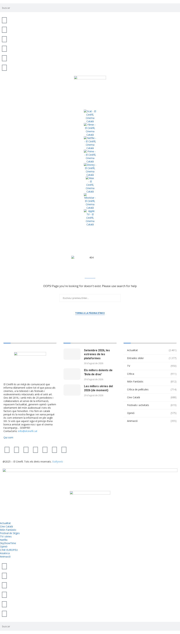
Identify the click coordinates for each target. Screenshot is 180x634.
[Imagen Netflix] (90, 143)
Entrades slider (151, 358)
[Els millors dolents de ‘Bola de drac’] (71, 374)
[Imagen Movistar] (90, 201)
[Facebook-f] (45, 449)
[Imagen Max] (90, 184)
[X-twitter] (7, 449)
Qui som (8, 437)
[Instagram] (26, 449)
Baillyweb (57, 461)
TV (151, 365)
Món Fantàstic (151, 381)
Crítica (151, 373)
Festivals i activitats (151, 405)
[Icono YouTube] (4, 48)
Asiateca (5, 553)
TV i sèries (6, 536)
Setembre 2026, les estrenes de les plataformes (97, 354)
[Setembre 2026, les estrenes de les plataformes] (71, 354)
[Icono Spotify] (4, 67)
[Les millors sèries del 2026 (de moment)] (71, 390)
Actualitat (151, 350)
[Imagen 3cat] (90, 116)
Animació (151, 421)
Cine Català (151, 397)
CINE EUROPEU (9, 549)
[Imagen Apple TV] (90, 217)
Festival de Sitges (10, 533)
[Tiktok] (16, 449)
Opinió (151, 413)
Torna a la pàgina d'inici (90, 313)
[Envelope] (64, 449)
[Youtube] (35, 449)
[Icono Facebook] (4, 57)
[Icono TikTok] (4, 29)
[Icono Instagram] (4, 38)
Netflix (3, 539)
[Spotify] (54, 449)
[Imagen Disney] (90, 169)
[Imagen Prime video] (90, 156)
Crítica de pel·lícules (151, 389)
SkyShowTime (8, 543)
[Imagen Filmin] (90, 129)
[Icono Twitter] (4, 19)
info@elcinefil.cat (27, 431)
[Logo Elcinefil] (90, 89)
